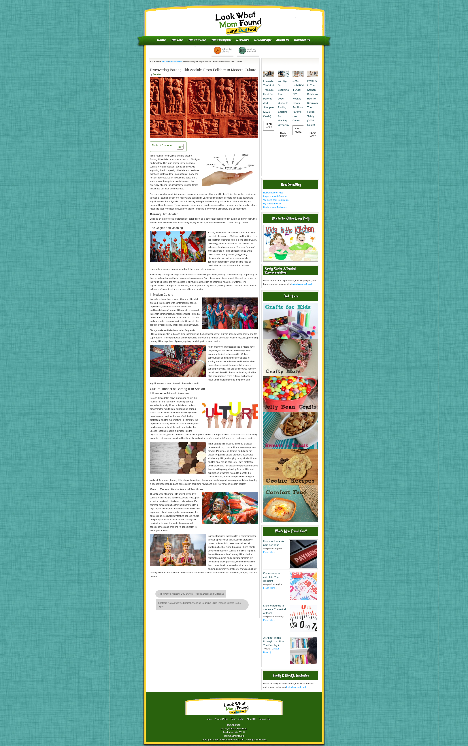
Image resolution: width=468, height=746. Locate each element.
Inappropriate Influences (275, 196)
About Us (282, 40)
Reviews (243, 40)
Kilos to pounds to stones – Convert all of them (274, 609)
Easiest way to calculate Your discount (271, 577)
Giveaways (263, 40)
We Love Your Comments (275, 200)
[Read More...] (270, 552)
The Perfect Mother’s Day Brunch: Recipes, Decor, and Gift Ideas (190, 594)
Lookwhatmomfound (234, 19)
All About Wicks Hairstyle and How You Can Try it (273, 641)
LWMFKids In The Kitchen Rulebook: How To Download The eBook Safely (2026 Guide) (312, 103)
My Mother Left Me (272, 203)
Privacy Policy (221, 719)
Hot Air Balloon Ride (273, 192)
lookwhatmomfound (296, 687)
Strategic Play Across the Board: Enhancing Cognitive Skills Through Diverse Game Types (199, 605)
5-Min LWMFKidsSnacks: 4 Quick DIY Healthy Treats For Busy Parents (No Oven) (297, 101)
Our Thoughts (221, 40)
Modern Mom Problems (274, 207)
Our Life (176, 40)
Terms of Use (237, 719)
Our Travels (196, 40)
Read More (269, 126)
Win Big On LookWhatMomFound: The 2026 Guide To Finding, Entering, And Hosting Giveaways (283, 103)
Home (161, 40)
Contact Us (302, 40)
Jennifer (157, 74)
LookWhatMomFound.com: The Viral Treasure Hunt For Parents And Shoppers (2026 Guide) (268, 99)
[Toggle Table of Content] (178, 147)
